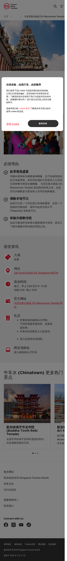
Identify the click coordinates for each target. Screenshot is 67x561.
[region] (32, 104)
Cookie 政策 (24, 108)
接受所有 (43, 123)
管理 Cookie (12, 123)
